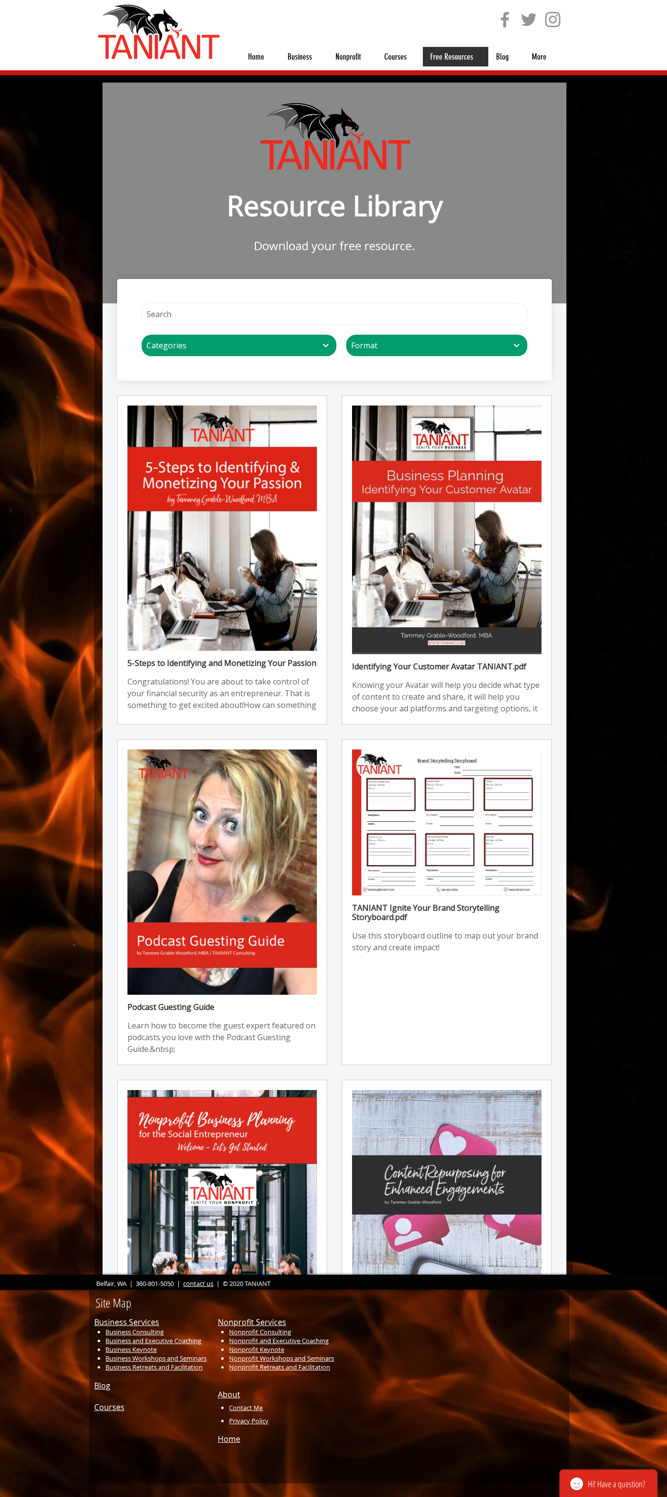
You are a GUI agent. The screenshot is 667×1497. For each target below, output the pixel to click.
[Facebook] (505, 19)
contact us (198, 1283)
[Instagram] (552, 19)
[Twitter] (529, 19)
